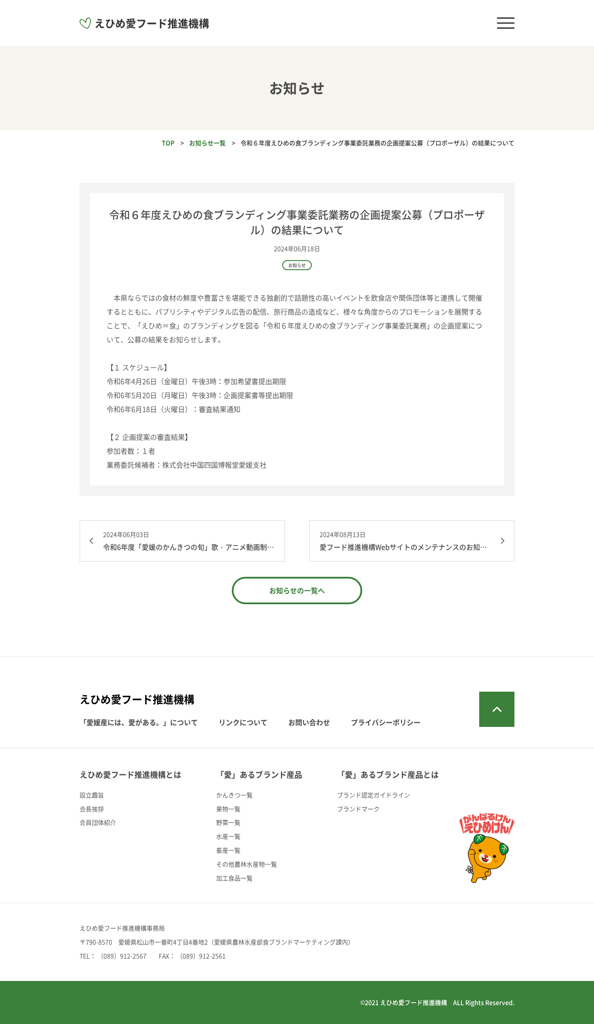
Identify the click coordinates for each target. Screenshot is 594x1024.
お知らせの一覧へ (297, 590)
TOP (168, 142)
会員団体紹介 (98, 822)
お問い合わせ (309, 722)
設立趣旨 (92, 794)
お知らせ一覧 (207, 142)
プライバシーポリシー (385, 722)
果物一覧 (228, 808)
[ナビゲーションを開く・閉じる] (505, 23)
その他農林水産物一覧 (246, 864)
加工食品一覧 (234, 877)
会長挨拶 (92, 808)
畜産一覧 (228, 850)
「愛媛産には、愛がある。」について (139, 722)
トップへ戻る (496, 709)
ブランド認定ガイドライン (373, 794)
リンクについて (243, 722)
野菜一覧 (228, 822)
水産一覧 (228, 836)
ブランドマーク (358, 808)
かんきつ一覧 (234, 794)
